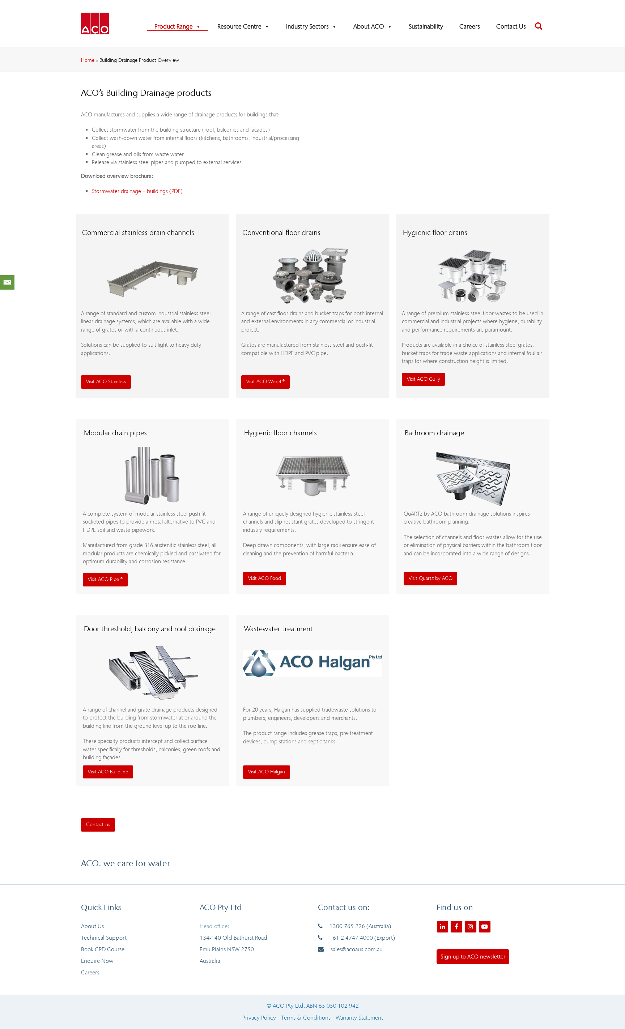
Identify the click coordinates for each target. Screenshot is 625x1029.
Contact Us (511, 26)
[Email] (7, 282)
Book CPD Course (102, 949)
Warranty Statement (359, 1017)
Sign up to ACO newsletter (473, 956)
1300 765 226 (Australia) (360, 926)
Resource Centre (239, 26)
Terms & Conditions (306, 1017)
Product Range (173, 26)
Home (87, 60)
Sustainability (426, 26)
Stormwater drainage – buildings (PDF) (137, 191)
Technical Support (104, 938)
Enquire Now (97, 961)
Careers (469, 26)
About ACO (368, 26)
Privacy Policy (259, 1017)
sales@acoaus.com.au (357, 949)
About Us (92, 926)
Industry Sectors (307, 26)
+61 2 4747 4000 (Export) (362, 938)
